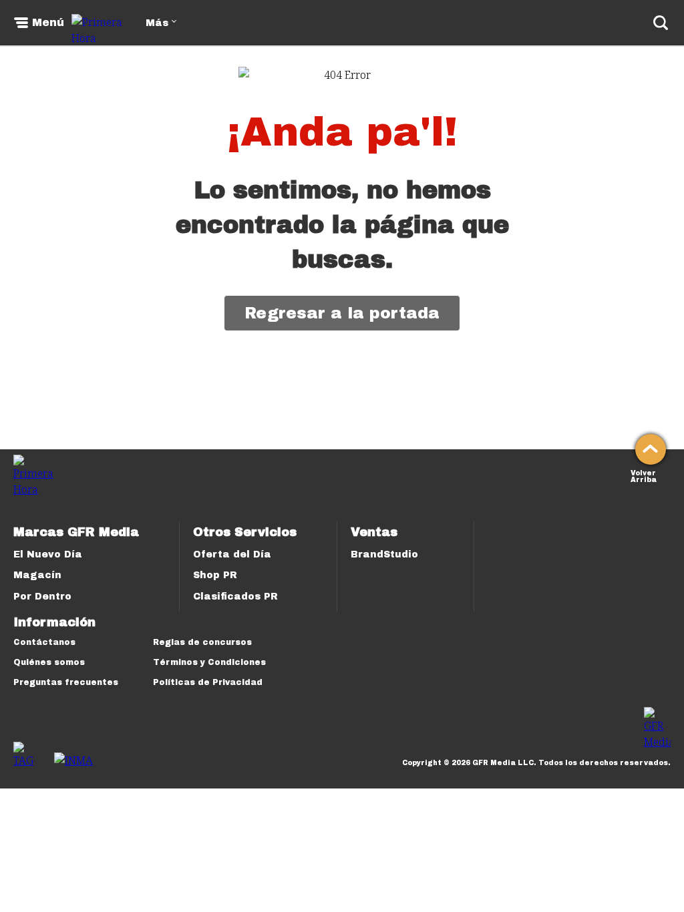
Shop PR (215, 575)
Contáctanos (44, 642)
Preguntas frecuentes (65, 682)
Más (157, 23)
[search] (660, 22)
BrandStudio (384, 554)
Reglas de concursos (202, 642)
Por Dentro (42, 597)
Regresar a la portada (342, 313)
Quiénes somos (49, 662)
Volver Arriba (644, 475)
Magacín (37, 575)
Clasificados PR (235, 597)
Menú (48, 22)
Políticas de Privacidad (208, 682)
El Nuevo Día (47, 554)
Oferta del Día (232, 554)
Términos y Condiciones (209, 662)
